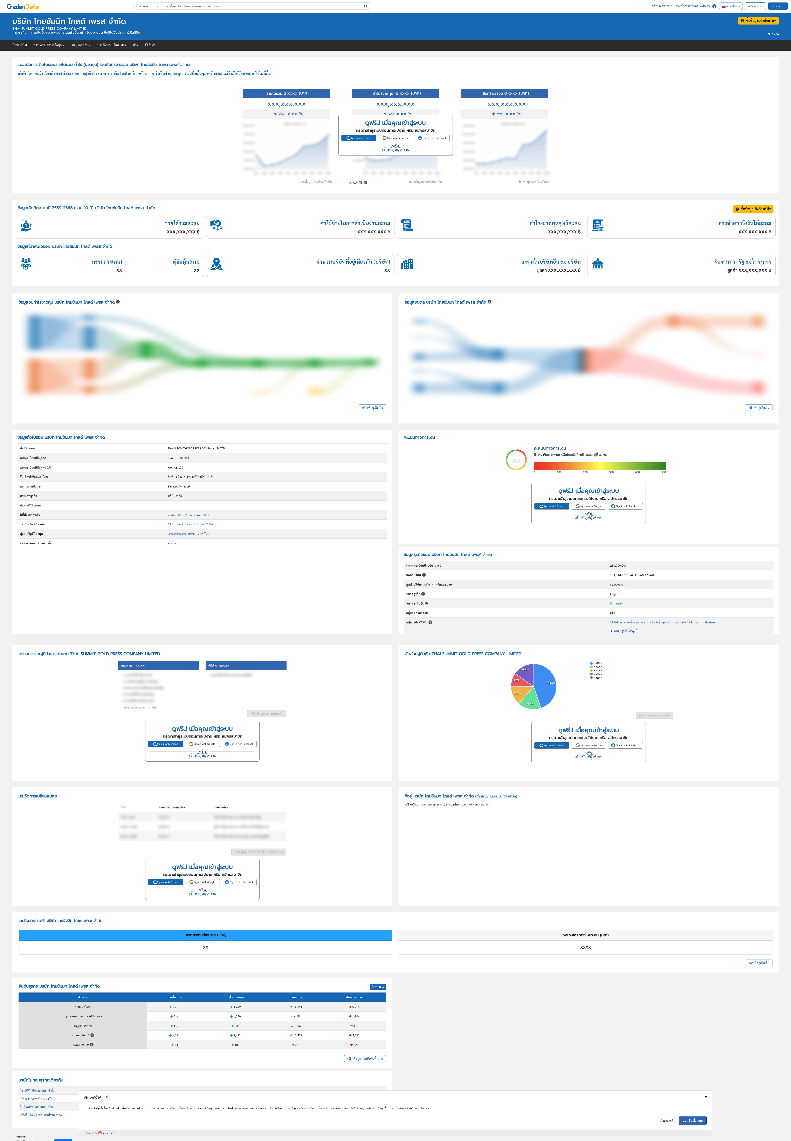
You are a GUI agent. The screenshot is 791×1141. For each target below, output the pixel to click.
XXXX (585, 947)
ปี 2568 (376, 987)
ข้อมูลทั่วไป (19, 45)
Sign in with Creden (360, 137)
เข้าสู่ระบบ (778, 6)
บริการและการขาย (663, 6)
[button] (366, 6)
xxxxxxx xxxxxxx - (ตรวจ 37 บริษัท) (188, 533)
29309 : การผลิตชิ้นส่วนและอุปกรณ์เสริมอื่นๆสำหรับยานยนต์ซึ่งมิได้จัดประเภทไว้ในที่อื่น (662, 622)
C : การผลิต (617, 603)
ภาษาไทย (731, 6)
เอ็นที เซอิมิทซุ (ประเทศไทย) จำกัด (41, 1115)
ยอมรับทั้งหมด (692, 1120)
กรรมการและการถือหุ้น (48, 45)
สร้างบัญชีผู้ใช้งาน (395, 149)
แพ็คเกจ (705, 6)
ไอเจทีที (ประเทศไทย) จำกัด (37, 1090)
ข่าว (135, 45)
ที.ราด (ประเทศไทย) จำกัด (36, 1098)
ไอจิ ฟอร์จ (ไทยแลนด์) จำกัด (37, 1106)
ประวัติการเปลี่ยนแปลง (111, 45)
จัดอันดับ (150, 45)
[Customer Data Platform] (395, 1133)
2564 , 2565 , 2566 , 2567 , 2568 (188, 515)
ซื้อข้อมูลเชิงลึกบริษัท (760, 20)
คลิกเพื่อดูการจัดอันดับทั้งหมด (365, 1058)
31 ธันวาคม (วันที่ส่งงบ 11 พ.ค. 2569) (190, 524)
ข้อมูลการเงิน (80, 45)
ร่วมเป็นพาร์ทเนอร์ (687, 6)
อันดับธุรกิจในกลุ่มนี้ (625, 631)
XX (205, 947)
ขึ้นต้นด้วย (142, 6)
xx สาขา (172, 543)
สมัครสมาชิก (755, 6)
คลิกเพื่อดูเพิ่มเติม (372, 407)
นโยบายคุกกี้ (666, 1120)
